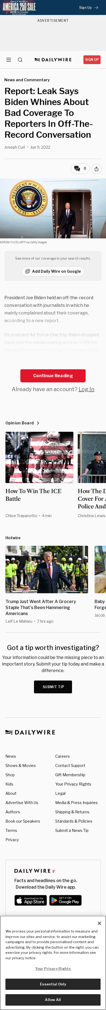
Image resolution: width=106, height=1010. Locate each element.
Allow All (53, 999)
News (10, 756)
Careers (62, 756)
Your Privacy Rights (73, 784)
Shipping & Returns (72, 812)
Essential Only (53, 984)
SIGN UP (92, 60)
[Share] (96, 169)
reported (13, 365)
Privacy (12, 839)
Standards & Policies (73, 821)
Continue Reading (53, 375)
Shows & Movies (20, 765)
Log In (86, 389)
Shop (10, 774)
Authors (12, 812)
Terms (11, 830)
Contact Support (70, 765)
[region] (53, 963)
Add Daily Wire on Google (56, 271)
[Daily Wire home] (53, 60)
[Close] (99, 923)
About (11, 793)
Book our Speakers (22, 821)
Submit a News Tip (72, 830)
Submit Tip (53, 687)
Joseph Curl (14, 147)
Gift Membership (70, 774)
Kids (9, 784)
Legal (60, 793)
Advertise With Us (21, 802)
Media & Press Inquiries (76, 802)
